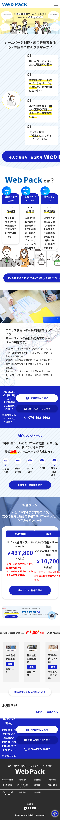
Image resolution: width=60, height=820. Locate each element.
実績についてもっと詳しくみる (30, 691)
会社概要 (37, 792)
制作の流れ (22, 780)
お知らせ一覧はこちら (47, 712)
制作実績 (52, 780)
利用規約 (22, 792)
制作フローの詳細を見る (30, 485)
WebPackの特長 (7, 780)
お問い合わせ (52, 785)
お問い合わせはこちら (39, 408)
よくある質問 (7, 785)
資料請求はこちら (39, 398)
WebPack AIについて (22, 786)
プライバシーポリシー (7, 793)
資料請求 (37, 785)
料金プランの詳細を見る (30, 590)
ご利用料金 (37, 780)
